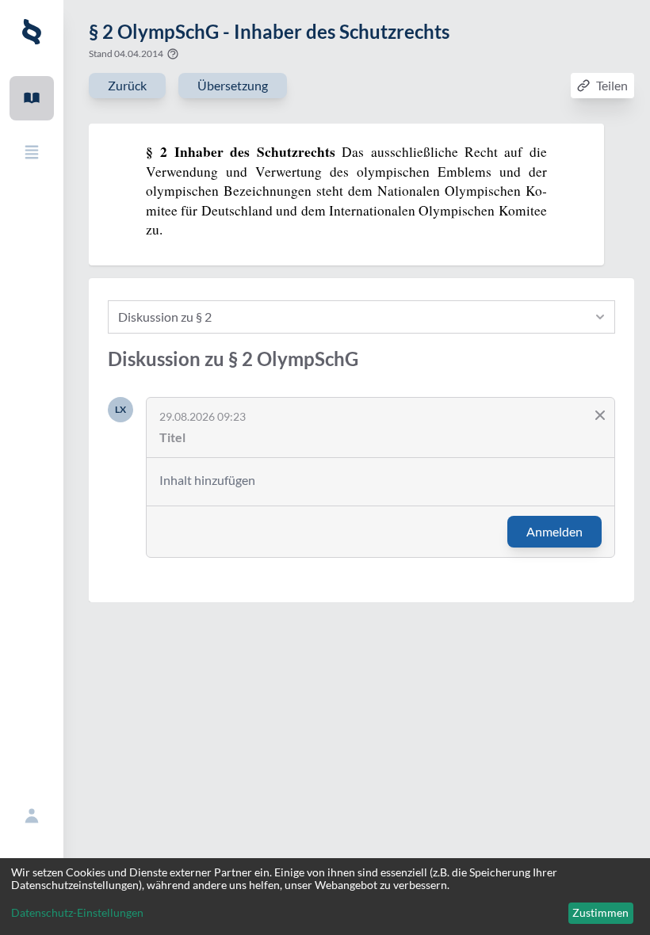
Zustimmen (600, 912)
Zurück (127, 85)
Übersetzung (232, 85)
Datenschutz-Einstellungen (77, 912)
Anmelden (554, 531)
